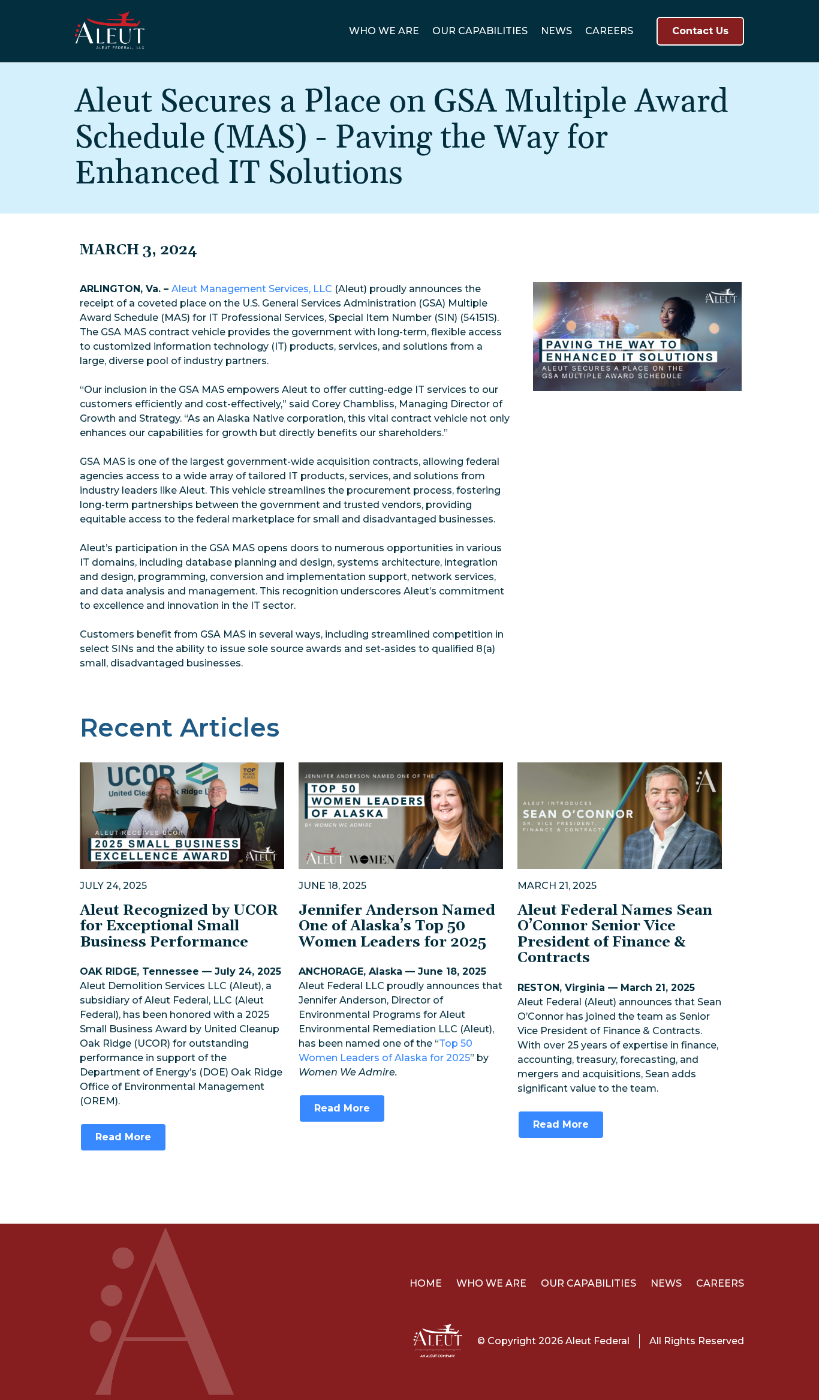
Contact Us (700, 31)
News (556, 31)
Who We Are (384, 31)
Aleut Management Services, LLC (251, 289)
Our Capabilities (480, 31)
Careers (609, 31)
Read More (123, 1137)
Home (426, 1283)
